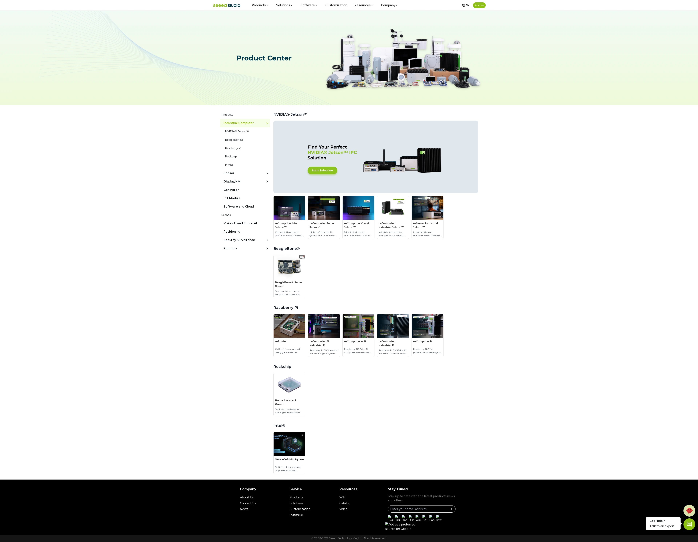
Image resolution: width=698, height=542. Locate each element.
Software (307, 5)
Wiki (342, 497)
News (244, 509)
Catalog (345, 503)
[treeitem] (245, 161)
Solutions (283, 5)
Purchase (297, 515)
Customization (336, 5)
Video (343, 509)
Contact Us (248, 503)
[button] (689, 511)
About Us (247, 497)
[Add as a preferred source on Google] (405, 526)
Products (259, 5)
